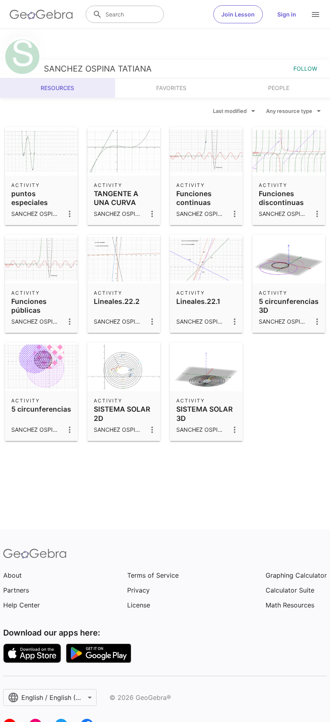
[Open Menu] (315, 14)
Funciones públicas (29, 305)
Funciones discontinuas (281, 198)
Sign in (286, 14)
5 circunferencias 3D (289, 305)
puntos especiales (29, 198)
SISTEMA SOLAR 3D (204, 413)
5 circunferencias (41, 409)
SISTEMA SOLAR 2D (122, 413)
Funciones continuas (194, 198)
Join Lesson (238, 14)
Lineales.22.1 (198, 301)
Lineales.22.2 (117, 301)
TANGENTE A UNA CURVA (116, 198)
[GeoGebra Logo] (41, 14)
